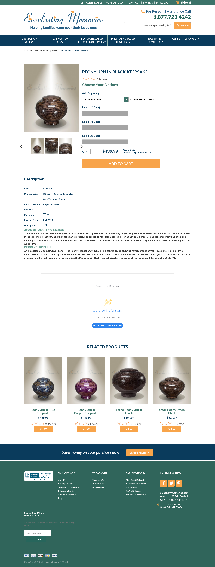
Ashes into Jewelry (185, 38)
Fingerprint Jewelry (154, 40)
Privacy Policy (65, 483)
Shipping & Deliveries (136, 480)
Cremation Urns (61, 40)
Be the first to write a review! (107, 325)
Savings (148, 2)
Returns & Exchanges (136, 483)
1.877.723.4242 (172, 17)
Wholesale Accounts (136, 494)
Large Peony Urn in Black (129, 411)
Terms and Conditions (68, 487)
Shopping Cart (99, 480)
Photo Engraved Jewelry (123, 40)
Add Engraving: (91, 93)
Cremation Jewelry (29, 40)
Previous (21, 146)
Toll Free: (164, 500)
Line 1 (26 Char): (91, 107)
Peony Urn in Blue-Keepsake (43, 411)
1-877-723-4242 (178, 496)
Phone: (163, 496)
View (43, 428)
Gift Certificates (91, 2)
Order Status (98, 483)
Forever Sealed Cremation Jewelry (92, 40)
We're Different (115, 2)
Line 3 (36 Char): (91, 135)
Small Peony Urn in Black (172, 411)
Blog (60, 498)
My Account (164, 2)
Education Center (66, 491)
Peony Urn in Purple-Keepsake (86, 411)
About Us (62, 480)
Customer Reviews (67, 494)
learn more (137, 452)
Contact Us (131, 487)
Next (81, 146)
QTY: (85, 151)
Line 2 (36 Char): (91, 121)
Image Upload (98, 487)
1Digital (64, 562)
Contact (134, 2)
